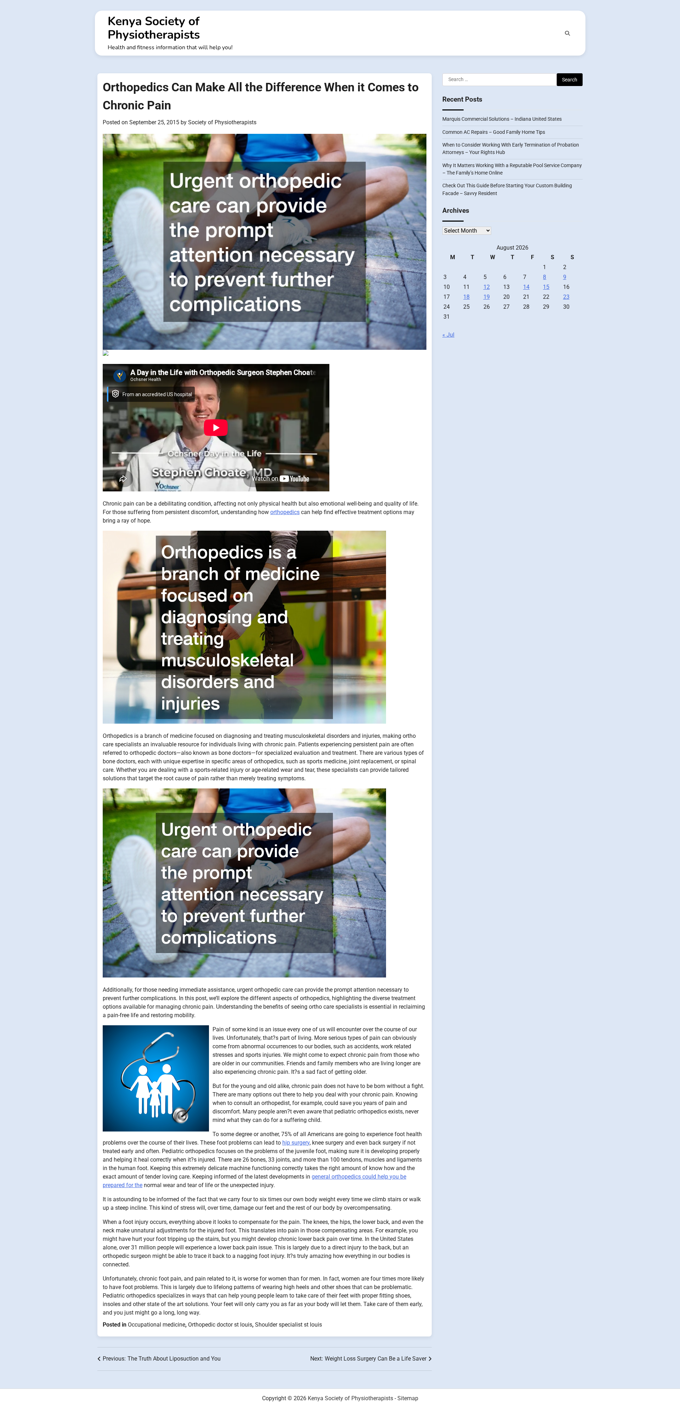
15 (546, 287)
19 (486, 297)
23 (566, 297)
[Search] (567, 33)
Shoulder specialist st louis (288, 1324)
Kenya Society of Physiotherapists (154, 28)
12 (486, 287)
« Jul (448, 335)
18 (466, 297)
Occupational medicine (156, 1324)
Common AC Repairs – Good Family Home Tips (493, 132)
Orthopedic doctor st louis (220, 1324)
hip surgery (296, 1142)
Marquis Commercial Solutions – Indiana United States (502, 119)
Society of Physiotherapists (222, 122)
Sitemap (407, 1398)
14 (526, 287)
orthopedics (285, 512)
